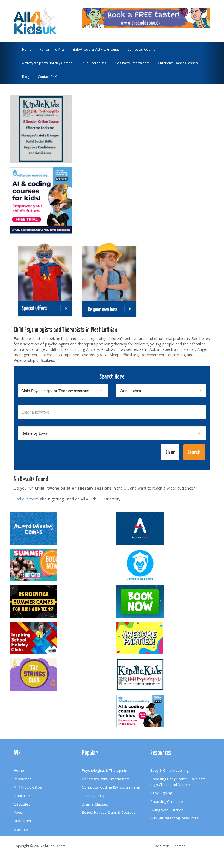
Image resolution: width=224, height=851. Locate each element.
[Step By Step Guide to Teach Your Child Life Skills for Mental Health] (41, 126)
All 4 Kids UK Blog (28, 787)
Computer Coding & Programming (111, 787)
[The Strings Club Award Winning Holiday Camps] (59, 674)
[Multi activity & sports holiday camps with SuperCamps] (59, 565)
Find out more (26, 499)
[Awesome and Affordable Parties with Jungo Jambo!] (165, 638)
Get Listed (22, 804)
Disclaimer (22, 820)
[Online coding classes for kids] (146, 17)
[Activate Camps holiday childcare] (165, 528)
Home (26, 49)
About (18, 812)
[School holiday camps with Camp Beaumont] (59, 528)
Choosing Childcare (166, 801)
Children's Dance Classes (178, 63)
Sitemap (21, 829)
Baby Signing (161, 793)
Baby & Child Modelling (169, 770)
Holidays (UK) (93, 795)
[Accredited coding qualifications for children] (41, 197)
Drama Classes (95, 804)
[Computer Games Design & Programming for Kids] (165, 565)
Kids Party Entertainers (132, 63)
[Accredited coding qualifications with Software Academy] (165, 711)
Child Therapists (93, 63)
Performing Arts (52, 49)
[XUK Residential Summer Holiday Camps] (59, 601)
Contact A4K (47, 76)
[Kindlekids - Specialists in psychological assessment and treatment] (165, 674)
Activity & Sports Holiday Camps (47, 63)
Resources (22, 778)
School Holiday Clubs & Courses (108, 812)
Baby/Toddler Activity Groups (96, 49)
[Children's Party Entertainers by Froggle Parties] (165, 601)
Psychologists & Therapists (104, 770)
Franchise (22, 795)
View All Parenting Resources (174, 818)
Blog (26, 76)
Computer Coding (141, 49)
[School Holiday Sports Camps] (59, 638)
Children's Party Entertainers (106, 778)
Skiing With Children (167, 809)
